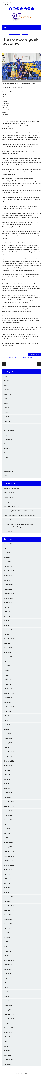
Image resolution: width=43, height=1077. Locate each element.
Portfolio (6, 444)
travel (5, 462)
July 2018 (7, 928)
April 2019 (7, 887)
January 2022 (8, 743)
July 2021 (7, 770)
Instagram (25, 8)
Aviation (6, 380)
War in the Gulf (8, 531)
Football (6, 417)
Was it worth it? (9, 497)
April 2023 (7, 675)
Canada (6, 389)
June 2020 (7, 829)
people (6, 435)
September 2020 (9, 815)
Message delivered (10, 502)
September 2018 (9, 919)
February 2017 (8, 1005)
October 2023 (8, 648)
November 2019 (9, 856)
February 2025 (8, 584)
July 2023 (7, 661)
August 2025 (8, 575)
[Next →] (39, 364)
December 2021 (9, 747)
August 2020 (8, 820)
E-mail (29, 9)
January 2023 (8, 688)
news (24, 357)
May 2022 (7, 725)
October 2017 (8, 969)
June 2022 (7, 720)
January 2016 (8, 1064)
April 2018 (7, 942)
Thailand (6, 457)
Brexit (6, 385)
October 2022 (8, 702)
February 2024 (8, 630)
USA (5, 475)
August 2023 (8, 657)
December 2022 (9, 693)
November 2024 (9, 593)
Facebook (10, 8)
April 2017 (7, 996)
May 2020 (7, 833)
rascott (25, 34)
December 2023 (9, 639)
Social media (8, 448)
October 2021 (8, 756)
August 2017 (8, 978)
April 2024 (7, 621)
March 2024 (8, 625)
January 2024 (8, 634)
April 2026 (7, 557)
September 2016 (9, 1028)
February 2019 (8, 897)
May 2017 (7, 992)
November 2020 (9, 806)
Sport (5, 453)
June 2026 (7, 553)
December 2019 (9, 851)
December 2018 (9, 906)
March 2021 (8, 788)
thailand (30, 357)
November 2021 (9, 752)
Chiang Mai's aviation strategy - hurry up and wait (19, 515)
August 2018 (8, 924)
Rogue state (8, 520)
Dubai (6, 403)
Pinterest (17, 8)
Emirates (7, 407)
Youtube (21, 8)
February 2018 (8, 951)
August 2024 (8, 602)
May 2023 (7, 670)
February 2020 (8, 842)
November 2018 (9, 910)
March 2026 (8, 562)
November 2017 (9, 964)
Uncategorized (8, 471)
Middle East (7, 426)
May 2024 (7, 616)
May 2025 (7, 580)
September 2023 (9, 652)
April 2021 (7, 783)
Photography (8, 439)
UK (5, 466)
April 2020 (7, 838)
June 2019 (7, 878)
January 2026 (8, 566)
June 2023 (7, 666)
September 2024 (9, 598)
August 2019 (8, 869)
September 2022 (9, 707)
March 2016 (8, 1055)
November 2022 (9, 697)
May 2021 (7, 779)
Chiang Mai (7, 394)
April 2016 (7, 1050)
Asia (5, 376)
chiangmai (10, 357)
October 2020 (8, 811)
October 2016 (8, 1023)
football (18, 357)
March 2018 (8, 946)
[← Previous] (4, 364)
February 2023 (8, 684)
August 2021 (8, 765)
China (6, 398)
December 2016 (9, 1014)
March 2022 (8, 734)
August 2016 (8, 1032)
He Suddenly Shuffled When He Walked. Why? (18, 511)
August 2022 (8, 711)
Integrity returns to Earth (11, 506)
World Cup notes (9, 492)
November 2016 (9, 1019)
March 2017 (8, 1001)
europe (6, 412)
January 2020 (8, 847)
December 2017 (9, 960)
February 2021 (8, 792)
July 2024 (7, 607)
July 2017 (7, 982)
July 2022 (7, 716)
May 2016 (7, 1046)
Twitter (14, 8)
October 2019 (8, 860)
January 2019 (8, 901)
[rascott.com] (22, 20)
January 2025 (8, 589)
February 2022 (8, 738)
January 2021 (8, 797)
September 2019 (9, 865)
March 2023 (8, 679)
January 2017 (8, 1010)
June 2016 (7, 1041)
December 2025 (9, 571)
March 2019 (8, 892)
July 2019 (7, 874)
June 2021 (7, 774)
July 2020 (7, 824)
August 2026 (8, 544)
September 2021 (9, 761)
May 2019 (7, 883)
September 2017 (9, 973)
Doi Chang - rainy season (12, 488)
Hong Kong (7, 421)
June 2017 (7, 987)
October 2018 (8, 915)
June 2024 (7, 611)
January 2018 (8, 955)
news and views (35, 354)
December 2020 (9, 802)
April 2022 (7, 729)
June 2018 (7, 933)
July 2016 (7, 1037)
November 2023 (9, 643)
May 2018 (7, 937)
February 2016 (8, 1059)
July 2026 (7, 548)
